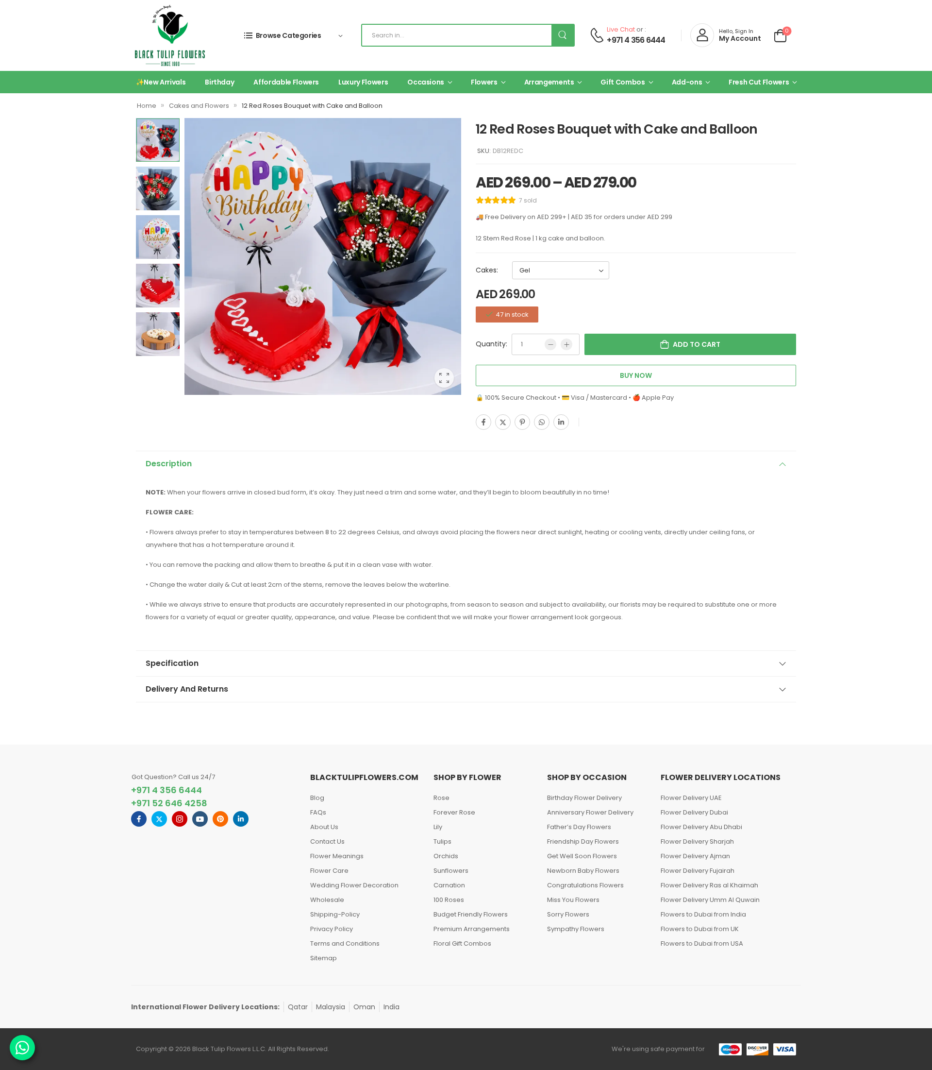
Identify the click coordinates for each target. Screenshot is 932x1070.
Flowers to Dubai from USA (702, 943)
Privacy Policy (331, 929)
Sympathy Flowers (575, 929)
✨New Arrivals (160, 82)
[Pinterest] (522, 422)
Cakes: (487, 270)
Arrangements (549, 82)
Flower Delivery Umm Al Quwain (710, 899)
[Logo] (170, 35)
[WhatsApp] (541, 422)
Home (146, 105)
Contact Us (327, 841)
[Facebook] (483, 422)
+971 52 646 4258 (169, 803)
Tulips (442, 841)
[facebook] (139, 819)
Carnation (449, 885)
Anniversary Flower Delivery (590, 812)
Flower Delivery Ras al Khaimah (709, 885)
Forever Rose (454, 812)
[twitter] (159, 819)
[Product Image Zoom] (444, 378)
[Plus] (566, 344)
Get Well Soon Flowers (582, 856)
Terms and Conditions (345, 943)
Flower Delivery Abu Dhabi (701, 827)
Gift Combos (622, 82)
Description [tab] (169, 463)
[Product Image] (322, 256)
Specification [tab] (172, 663)
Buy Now (636, 375)
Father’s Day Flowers (579, 827)
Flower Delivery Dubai (694, 812)
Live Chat (621, 29)
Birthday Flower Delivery (584, 797)
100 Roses (448, 899)
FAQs (318, 812)
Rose (441, 797)
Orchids (445, 856)
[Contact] (596, 35)
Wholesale (327, 899)
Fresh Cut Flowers (759, 82)
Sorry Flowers (568, 914)
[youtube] (200, 819)
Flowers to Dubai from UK (700, 929)
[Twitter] (503, 422)
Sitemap (323, 958)
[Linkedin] (561, 422)
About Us (324, 827)
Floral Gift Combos (462, 943)
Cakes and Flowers (199, 105)
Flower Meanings (337, 856)
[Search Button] (562, 35)
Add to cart (696, 344)
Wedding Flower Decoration (354, 885)
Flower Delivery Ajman (695, 856)
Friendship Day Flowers (583, 841)
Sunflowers (450, 870)
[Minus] (550, 344)
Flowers (484, 82)
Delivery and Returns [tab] (187, 689)
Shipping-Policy (335, 914)
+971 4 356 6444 (636, 40)
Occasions (425, 82)
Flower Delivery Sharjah (697, 841)
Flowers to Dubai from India (703, 914)
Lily (437, 827)
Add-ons (687, 82)
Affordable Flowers (286, 82)
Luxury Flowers (363, 82)
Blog (317, 797)
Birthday (219, 82)
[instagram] (179, 819)
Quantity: (491, 344)
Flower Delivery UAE (691, 797)
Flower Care (329, 870)
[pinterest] (220, 819)
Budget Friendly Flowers (470, 914)
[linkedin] (241, 819)
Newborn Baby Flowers (583, 870)
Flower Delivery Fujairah (697, 870)
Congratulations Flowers (585, 885)
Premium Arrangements (471, 929)
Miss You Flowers (573, 899)
